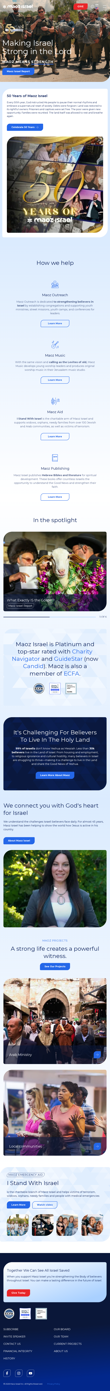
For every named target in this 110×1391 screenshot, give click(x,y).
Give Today (18, 1293)
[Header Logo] (17, 6)
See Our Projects (55, 966)
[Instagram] (18, 1373)
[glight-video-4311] (55, 888)
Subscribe (10, 1329)
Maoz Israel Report (18, 71)
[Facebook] (7, 1373)
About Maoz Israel (19, 840)
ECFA (71, 673)
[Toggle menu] (104, 7)
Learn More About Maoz (55, 775)
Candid (33, 666)
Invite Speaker (14, 1336)
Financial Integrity (17, 1351)
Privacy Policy (53, 1384)
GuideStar (68, 658)
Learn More (20, 1205)
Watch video (45, 1204)
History (9, 1358)
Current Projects (68, 1343)
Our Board (62, 1329)
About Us (61, 1351)
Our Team (61, 1336)
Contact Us (12, 1343)
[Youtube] (30, 1373)
